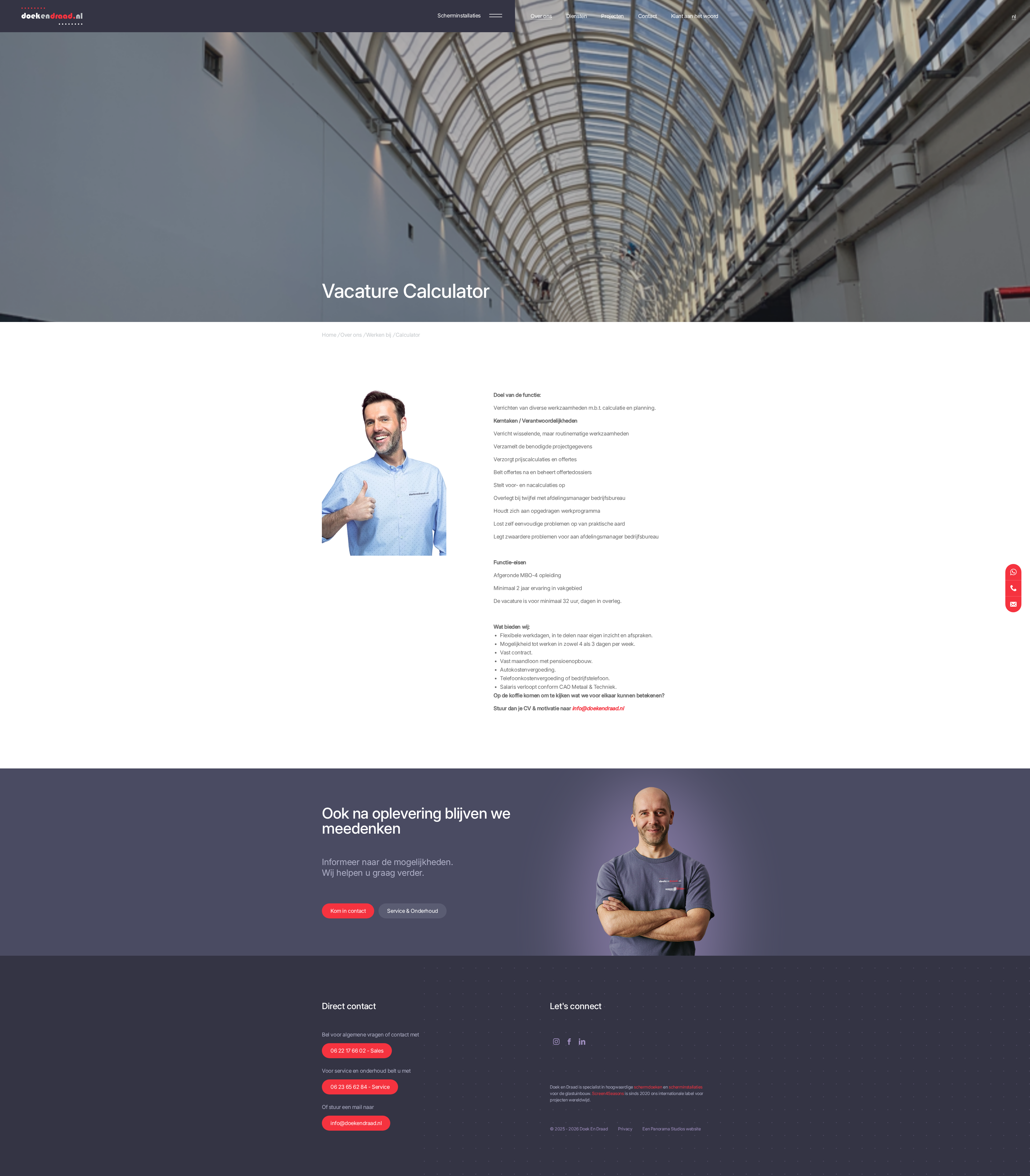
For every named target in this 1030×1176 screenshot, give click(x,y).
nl (1014, 16)
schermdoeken (648, 1087)
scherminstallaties (685, 1087)
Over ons (351, 335)
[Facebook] (569, 1041)
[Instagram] (556, 1041)
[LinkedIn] (582, 1041)
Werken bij (378, 335)
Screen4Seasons (608, 1093)
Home (329, 335)
